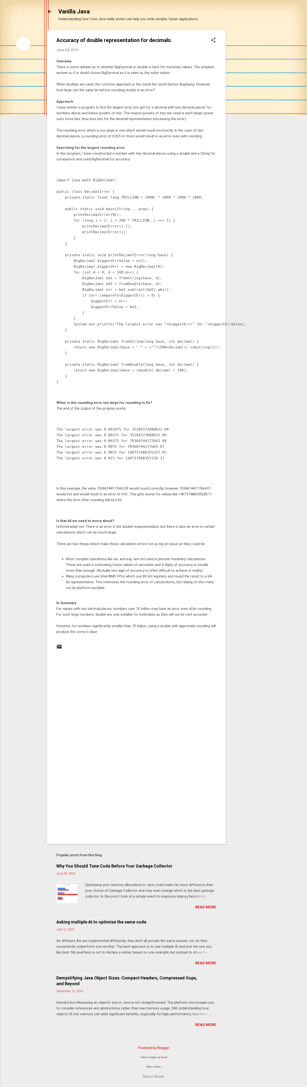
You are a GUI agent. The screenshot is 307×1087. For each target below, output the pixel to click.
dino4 (164, 1057)
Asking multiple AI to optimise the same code (101, 921)
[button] (213, 40)
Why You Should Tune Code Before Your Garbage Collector (114, 865)
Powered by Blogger (153, 1048)
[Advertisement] (245, 102)
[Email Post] (59, 648)
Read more (205, 907)
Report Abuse (153, 1076)
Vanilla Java (74, 11)
